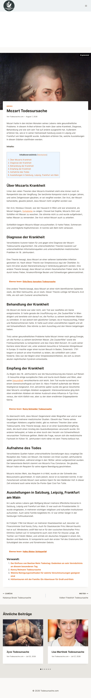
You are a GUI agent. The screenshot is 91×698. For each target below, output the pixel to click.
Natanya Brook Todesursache (17, 596)
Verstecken (42, 155)
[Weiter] (84, 643)
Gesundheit (17, 380)
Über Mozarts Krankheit (20, 160)
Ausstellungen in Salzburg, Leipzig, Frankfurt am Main (33, 175)
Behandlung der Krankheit (21, 166)
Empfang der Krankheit (19, 169)
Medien (10, 106)
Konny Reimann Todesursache (26, 569)
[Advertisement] (45, 29)
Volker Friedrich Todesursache (73, 596)
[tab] (40, 669)
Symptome (27, 211)
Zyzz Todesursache (18, 651)
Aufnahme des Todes (18, 172)
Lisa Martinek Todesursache (68, 651)
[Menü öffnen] (86, 6)
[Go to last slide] (7, 643)
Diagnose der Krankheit (19, 163)
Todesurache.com (17, 117)
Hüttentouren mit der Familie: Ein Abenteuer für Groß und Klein (42, 579)
